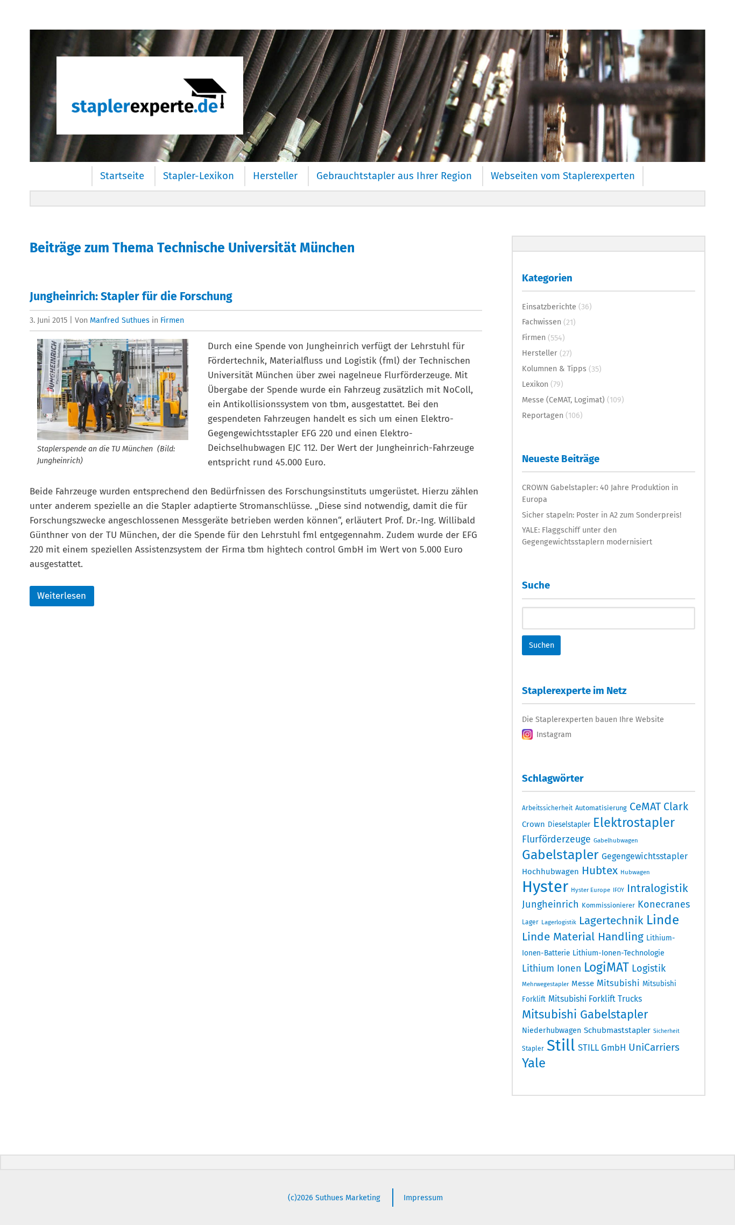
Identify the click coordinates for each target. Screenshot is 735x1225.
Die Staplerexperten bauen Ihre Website (593, 719)
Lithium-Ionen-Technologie (619, 953)
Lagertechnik (611, 920)
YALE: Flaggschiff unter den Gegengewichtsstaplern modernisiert (587, 536)
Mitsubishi (618, 983)
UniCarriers (654, 1047)
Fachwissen (541, 322)
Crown (533, 824)
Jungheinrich (550, 904)
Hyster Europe (590, 890)
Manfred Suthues (120, 320)
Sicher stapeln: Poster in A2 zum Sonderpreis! (601, 515)
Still (561, 1045)
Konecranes (664, 904)
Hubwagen (635, 872)
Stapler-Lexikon (198, 176)
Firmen (172, 320)
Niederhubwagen (551, 1030)
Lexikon (535, 384)
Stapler (533, 1048)
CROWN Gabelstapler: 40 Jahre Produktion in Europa (600, 493)
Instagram (553, 734)
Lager (530, 922)
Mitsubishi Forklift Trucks (595, 999)
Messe (582, 983)
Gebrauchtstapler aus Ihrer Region (394, 176)
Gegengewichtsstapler (645, 856)
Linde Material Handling (583, 937)
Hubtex (600, 870)
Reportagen (542, 415)
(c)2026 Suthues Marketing (334, 1197)
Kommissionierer (608, 905)
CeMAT (645, 806)
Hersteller (275, 176)
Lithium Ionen (551, 968)
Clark (675, 806)
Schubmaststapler (617, 1030)
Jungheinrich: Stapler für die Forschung (131, 296)
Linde (662, 919)
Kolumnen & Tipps (554, 368)
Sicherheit (666, 1031)
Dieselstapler (569, 824)
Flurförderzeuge (556, 839)
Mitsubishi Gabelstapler (585, 1014)
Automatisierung (601, 808)
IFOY (618, 890)
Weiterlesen (61, 595)
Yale (534, 1063)
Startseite (122, 176)
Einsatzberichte (549, 306)
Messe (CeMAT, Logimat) (563, 400)
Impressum (423, 1197)
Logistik (649, 968)
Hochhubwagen (550, 871)
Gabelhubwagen (615, 840)
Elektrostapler (634, 822)
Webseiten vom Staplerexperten (563, 176)
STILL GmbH (602, 1047)
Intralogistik (657, 888)
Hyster (545, 886)
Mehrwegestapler (545, 984)
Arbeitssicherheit (547, 808)
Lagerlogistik (558, 922)
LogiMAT (606, 967)
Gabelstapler (560, 855)
